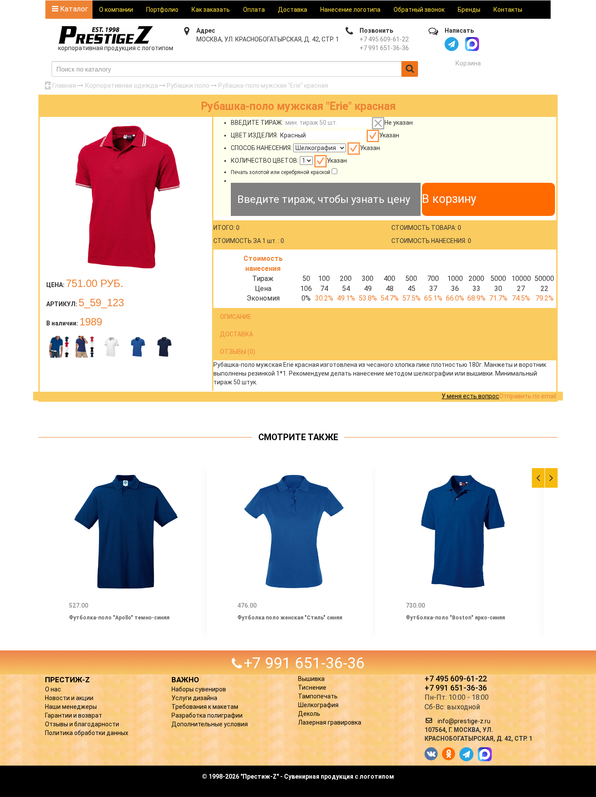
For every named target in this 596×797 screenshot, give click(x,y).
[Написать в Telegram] (452, 44)
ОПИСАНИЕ (235, 316)
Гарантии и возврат (73, 715)
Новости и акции (69, 697)
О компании (116, 9)
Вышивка (311, 678)
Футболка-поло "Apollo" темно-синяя (119, 618)
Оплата (254, 9)
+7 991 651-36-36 (384, 47)
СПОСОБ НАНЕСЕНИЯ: (261, 147)
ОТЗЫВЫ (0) (237, 351)
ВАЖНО (185, 679)
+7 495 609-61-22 (384, 39)
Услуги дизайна (194, 697)
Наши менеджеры (71, 706)
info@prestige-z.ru (464, 721)
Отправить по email (527, 396)
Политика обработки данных (86, 732)
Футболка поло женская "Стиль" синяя (289, 618)
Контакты (507, 9)
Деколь (309, 713)
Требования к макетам (204, 706)
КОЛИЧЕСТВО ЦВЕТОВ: (264, 160)
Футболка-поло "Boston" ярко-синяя (455, 618)
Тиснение (312, 687)
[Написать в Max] (472, 44)
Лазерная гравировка (329, 722)
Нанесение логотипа (350, 9)
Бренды (469, 9)
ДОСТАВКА (236, 334)
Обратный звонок (419, 9)
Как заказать (211, 9)
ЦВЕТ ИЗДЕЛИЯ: (254, 135)
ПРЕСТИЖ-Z (67, 679)
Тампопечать (318, 696)
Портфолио (162, 9)
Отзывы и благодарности (82, 724)
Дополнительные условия (209, 724)
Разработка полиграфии (207, 715)
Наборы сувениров (198, 689)
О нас (53, 689)
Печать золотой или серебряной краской (280, 172)
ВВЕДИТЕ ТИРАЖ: (257, 122)
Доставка (292, 9)
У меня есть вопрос (470, 396)
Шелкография (318, 704)
